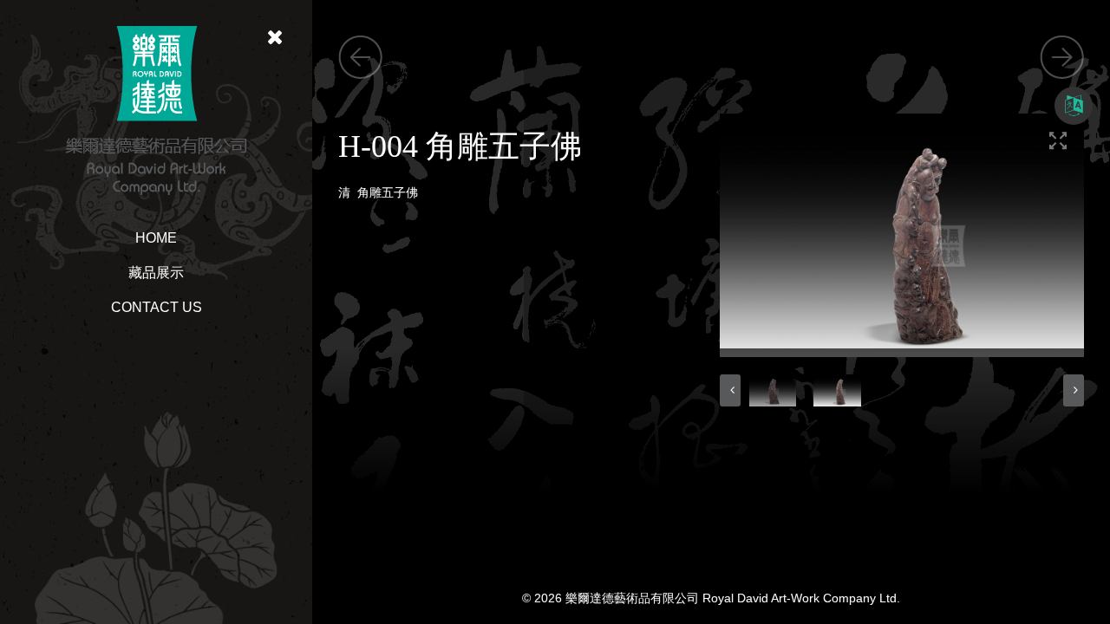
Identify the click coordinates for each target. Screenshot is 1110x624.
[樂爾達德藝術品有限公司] (156, 109)
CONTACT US (156, 307)
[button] (730, 390)
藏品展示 (156, 272)
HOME (156, 238)
